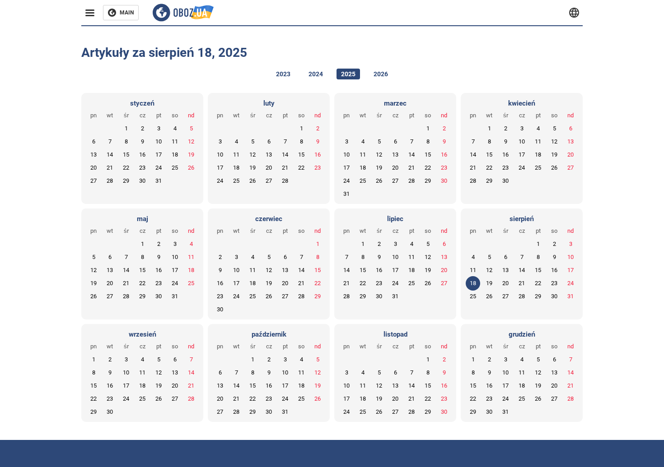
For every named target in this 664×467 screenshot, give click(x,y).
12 (191, 141)
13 (93, 154)
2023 (283, 74)
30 (142, 180)
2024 (316, 74)
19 (191, 154)
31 (158, 180)
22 (126, 167)
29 (126, 180)
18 (175, 154)
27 (93, 180)
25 (175, 167)
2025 (348, 74)
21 (110, 167)
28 (110, 180)
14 (110, 154)
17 (158, 154)
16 (142, 154)
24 (158, 167)
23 (142, 167)
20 (93, 167)
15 (126, 154)
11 (175, 141)
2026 (381, 74)
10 (158, 141)
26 (191, 167)
